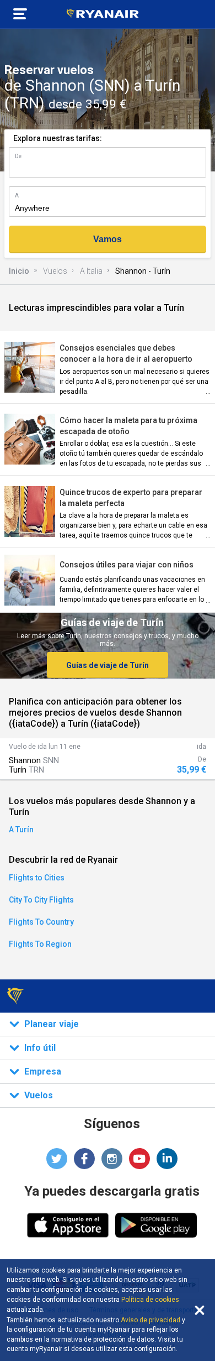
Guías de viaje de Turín (107, 665)
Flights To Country (41, 921)
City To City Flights (41, 899)
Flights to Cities (36, 877)
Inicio (19, 271)
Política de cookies (150, 1299)
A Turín (21, 829)
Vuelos (55, 271)
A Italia (91, 271)
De (18, 156)
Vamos (107, 239)
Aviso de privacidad (150, 1320)
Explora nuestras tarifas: (57, 138)
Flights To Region (40, 944)
